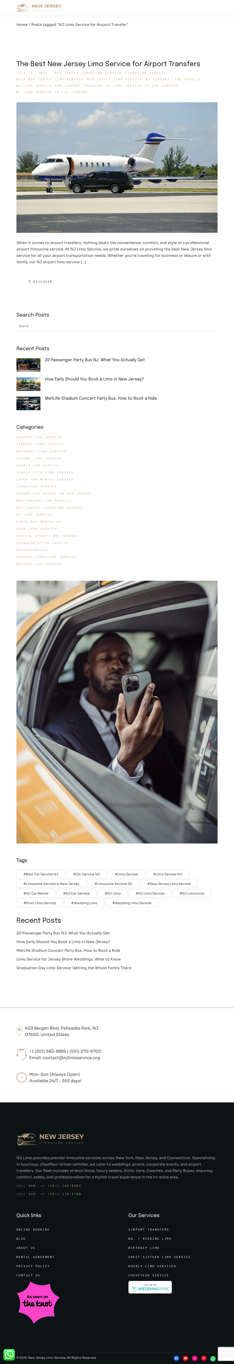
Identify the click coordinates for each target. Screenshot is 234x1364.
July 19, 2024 (32, 73)
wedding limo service (133, 903)
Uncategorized (32, 550)
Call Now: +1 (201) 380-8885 (49, 1186)
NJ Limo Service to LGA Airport (52, 92)
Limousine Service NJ (114, 884)
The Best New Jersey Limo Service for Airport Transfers (108, 64)
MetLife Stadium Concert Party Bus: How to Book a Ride (101, 398)
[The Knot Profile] (38, 1302)
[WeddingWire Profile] (150, 1287)
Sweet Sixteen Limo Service (159, 1257)
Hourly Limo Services (152, 1266)
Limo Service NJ (169, 874)
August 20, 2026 (63, 366)
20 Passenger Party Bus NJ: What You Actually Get (95, 360)
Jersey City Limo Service (45, 472)
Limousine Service (145, 73)
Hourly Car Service (38, 465)
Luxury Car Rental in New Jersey (53, 493)
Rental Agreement (35, 1257)
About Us (26, 1248)
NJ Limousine (193, 893)
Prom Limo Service (36, 529)
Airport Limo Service (40, 444)
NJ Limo (114, 893)
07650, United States (47, 1034)
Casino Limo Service (39, 458)
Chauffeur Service (148, 1275)
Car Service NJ (88, 874)
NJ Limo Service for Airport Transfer (59, 85)
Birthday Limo (144, 1248)
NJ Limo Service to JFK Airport (142, 85)
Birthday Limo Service (41, 451)
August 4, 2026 (62, 405)
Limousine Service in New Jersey (53, 884)
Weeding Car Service (39, 564)
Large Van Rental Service (45, 479)
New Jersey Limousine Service (88, 73)
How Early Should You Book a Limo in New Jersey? (94, 379)
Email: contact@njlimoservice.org (64, 1057)
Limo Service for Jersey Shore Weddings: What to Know (68, 959)
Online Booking (33, 1229)
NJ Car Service (78, 893)
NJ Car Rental (37, 893)
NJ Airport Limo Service (173, 79)
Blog (21, 1238)
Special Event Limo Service (47, 536)
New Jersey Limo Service (114, 79)
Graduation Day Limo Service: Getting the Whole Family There (73, 967)
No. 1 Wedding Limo (150, 1238)
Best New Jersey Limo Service (50, 79)
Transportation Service (42, 543)
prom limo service (41, 903)
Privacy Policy (33, 1266)
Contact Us (28, 1275)
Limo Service (127, 874)
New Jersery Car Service (44, 500)
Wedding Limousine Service (46, 557)
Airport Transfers (148, 1229)
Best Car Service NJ (42, 874)
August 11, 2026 (63, 386)
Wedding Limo (85, 903)
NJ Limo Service (34, 514)
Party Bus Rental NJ (39, 521)
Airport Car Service (39, 437)
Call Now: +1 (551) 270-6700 (49, 1194)
